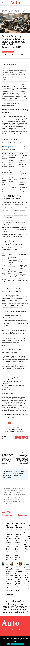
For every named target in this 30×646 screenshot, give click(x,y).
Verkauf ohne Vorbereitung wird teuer (14, 67)
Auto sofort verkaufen (16, 422)
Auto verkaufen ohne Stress (22, 425)
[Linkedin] (9, 630)
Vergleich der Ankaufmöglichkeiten (13, 72)
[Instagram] (5, 630)
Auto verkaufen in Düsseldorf (8, 425)
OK (8, 643)
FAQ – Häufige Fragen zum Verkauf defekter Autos (15, 78)
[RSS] (12, 630)
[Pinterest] (23, 437)
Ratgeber (11, 51)
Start (3, 10)
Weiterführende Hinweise (11, 76)
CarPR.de (21, 475)
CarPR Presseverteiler (8, 54)
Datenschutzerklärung (17, 643)
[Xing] (19, 630)
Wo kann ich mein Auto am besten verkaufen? (15, 431)
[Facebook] (16, 437)
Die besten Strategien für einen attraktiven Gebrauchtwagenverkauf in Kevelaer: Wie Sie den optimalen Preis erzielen (18, 577)
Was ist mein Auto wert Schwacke (15, 429)
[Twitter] (19, 437)
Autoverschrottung (10, 146)
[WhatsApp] (26, 437)
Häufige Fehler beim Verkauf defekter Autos (16, 68)
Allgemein (4, 51)
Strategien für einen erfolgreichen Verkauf (15, 70)
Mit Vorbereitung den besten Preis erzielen (15, 74)
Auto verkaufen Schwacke (14, 427)
